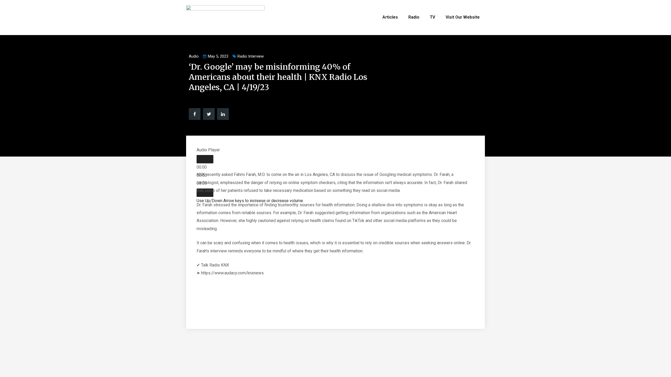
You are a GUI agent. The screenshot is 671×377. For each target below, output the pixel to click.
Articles (390, 17)
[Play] (205, 159)
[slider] (250, 200)
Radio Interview (250, 56)
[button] (195, 114)
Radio (413, 17)
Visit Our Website (463, 17)
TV (432, 17)
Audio (194, 56)
